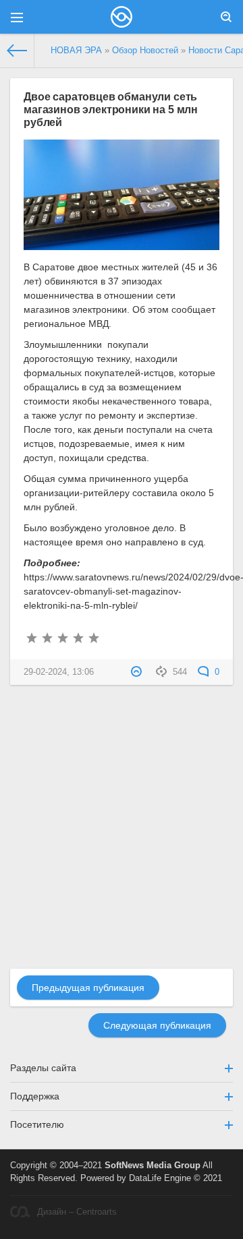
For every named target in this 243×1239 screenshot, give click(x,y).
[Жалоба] (138, 672)
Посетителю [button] (37, 1124)
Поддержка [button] (34, 1096)
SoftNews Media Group (152, 1165)
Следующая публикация (157, 1025)
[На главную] (17, 50)
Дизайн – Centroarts (77, 1212)
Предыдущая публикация (88, 987)
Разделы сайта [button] (43, 1067)
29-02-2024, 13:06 (59, 672)
